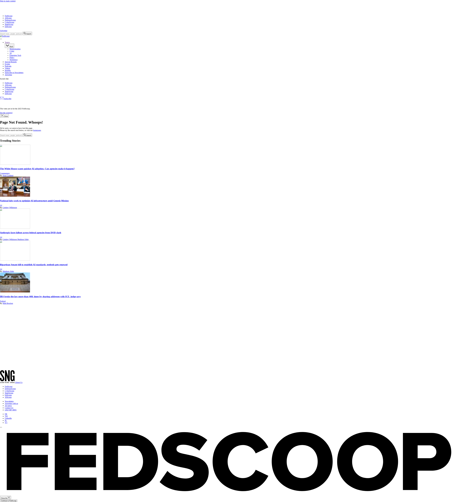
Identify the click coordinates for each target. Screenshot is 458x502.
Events (7, 64)
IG (6, 420)
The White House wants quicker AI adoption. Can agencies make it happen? (37, 168)
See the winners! (6, 113)
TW (6, 416)
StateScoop (9, 24)
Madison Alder (23, 239)
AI (11, 53)
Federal (3, 301)
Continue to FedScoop (8, 501)
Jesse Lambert (8, 175)
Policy (12, 58)
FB (6, 414)
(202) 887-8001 (11, 410)
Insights (8, 70)
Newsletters (9, 401)
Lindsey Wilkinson (10, 207)
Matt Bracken (8, 303)
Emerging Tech (15, 55)
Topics (7, 42)
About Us (18, 382)
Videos (7, 68)
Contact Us (9, 408)
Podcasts (8, 66)
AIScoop (8, 18)
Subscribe (7, 99)
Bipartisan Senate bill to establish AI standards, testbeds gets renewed (34, 264)
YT (6, 423)
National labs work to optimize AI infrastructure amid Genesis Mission (34, 200)
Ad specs (8, 406)
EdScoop (8, 27)
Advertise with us (11, 403)
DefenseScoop (10, 20)
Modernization (15, 49)
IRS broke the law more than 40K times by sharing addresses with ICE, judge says (40, 296)
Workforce (14, 60)
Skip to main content (8, 1)
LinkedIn (8, 418)
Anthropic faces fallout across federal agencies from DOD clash (30, 232)
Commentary (5, 173)
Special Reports (11, 62)
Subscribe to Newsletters (14, 73)
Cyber (12, 51)
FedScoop (8, 16)
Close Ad (4, 498)
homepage (37, 130)
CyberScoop (9, 22)
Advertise (3, 31)
